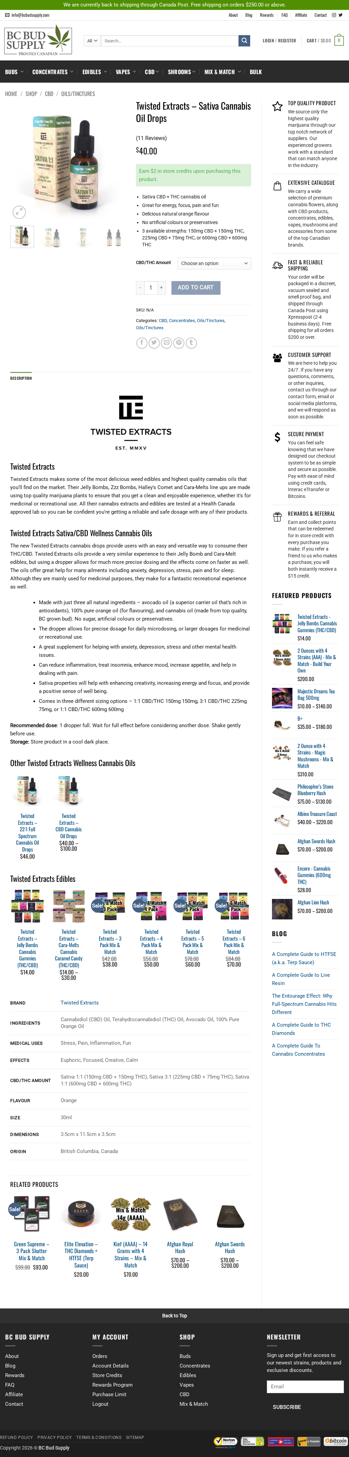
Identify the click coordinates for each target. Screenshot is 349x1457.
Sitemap (135, 1437)
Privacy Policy (54, 1437)
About (233, 15)
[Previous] (21, 163)
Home (11, 93)
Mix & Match (220, 72)
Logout (100, 1404)
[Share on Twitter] (154, 343)
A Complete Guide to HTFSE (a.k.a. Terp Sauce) (304, 958)
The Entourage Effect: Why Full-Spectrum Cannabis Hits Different (304, 1004)
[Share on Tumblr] (191, 343)
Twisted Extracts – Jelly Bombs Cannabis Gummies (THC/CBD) (27, 948)
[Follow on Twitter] (340, 15)
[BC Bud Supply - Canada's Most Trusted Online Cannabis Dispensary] (39, 39)
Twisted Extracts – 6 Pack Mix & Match (234, 941)
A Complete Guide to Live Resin (301, 979)
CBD (149, 72)
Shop (31, 93)
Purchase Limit (109, 1394)
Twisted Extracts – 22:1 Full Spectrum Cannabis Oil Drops (27, 832)
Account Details (110, 1366)
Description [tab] (21, 378)
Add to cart (196, 288)
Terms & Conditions (98, 1437)
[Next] (115, 163)
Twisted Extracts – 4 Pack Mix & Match (151, 941)
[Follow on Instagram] (334, 15)
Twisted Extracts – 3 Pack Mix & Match (110, 941)
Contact (321, 15)
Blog (249, 15)
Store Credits (107, 1375)
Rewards (267, 15)
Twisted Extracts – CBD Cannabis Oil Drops (69, 826)
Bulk (256, 72)
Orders (99, 1356)
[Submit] (244, 41)
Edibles (92, 72)
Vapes (124, 72)
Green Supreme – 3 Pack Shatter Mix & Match (31, 1251)
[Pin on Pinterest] (178, 343)
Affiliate (301, 15)
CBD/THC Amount (153, 262)
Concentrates (50, 72)
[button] (325, 41)
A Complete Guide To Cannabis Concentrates (298, 1050)
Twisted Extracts (80, 1003)
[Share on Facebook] (142, 343)
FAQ (285, 15)
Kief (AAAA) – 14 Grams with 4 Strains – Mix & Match (130, 1254)
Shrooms (179, 72)
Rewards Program (112, 1385)
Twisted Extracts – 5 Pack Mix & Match (192, 941)
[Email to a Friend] (166, 343)
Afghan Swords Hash (230, 1247)
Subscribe (287, 1407)
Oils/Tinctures (78, 93)
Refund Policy (16, 1437)
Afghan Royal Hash (180, 1247)
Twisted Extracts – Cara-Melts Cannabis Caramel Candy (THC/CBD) (68, 948)
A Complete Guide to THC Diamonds (301, 1029)
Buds (12, 72)
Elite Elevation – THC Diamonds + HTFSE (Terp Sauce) (81, 1254)
